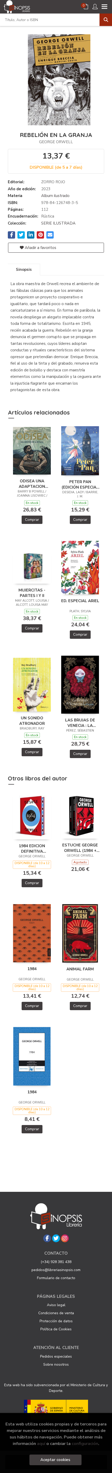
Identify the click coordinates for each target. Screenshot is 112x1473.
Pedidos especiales (56, 1356)
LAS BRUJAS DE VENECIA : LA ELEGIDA (80, 723)
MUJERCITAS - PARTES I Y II (31, 593)
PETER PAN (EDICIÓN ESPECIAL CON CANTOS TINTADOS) (80, 484)
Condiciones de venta (56, 1313)
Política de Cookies (56, 1329)
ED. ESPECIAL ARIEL (80, 600)
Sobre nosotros (56, 1364)
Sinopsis (24, 269)
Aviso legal (56, 1305)
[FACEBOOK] (47, 1238)
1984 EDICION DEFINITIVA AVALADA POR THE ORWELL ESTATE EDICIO (32, 848)
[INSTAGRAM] (65, 1238)
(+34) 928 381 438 (56, 1261)
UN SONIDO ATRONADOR (32, 720)
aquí (41, 1443)
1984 (32, 968)
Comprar (32, 519)
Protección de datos (56, 1321)
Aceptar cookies (55, 1459)
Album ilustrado (55, 195)
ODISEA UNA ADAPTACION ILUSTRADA (32, 483)
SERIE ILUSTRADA (58, 223)
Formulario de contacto (56, 1277)
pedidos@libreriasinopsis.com (56, 1269)
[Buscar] (105, 20)
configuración (85, 1443)
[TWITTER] (56, 1238)
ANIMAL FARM (80, 969)
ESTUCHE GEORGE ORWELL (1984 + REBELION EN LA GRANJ (80, 848)
